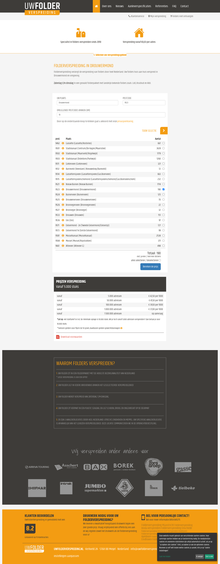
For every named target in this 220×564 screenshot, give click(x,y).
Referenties (161, 6)
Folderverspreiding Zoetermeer (154, 534)
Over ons (106, 6)
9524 (58, 194)
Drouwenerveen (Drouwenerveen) (81, 199)
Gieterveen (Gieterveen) (76, 163)
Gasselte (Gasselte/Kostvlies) (79, 143)
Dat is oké (209, 556)
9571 (57, 225)
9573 (58, 230)
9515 (57, 179)
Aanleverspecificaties (139, 6)
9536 (58, 220)
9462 (58, 143)
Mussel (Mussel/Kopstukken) (79, 240)
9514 (57, 174)
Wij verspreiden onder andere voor (110, 451)
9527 (58, 210)
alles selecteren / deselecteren (144, 260)
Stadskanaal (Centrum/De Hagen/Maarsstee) (86, 148)
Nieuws (120, 6)
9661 (57, 246)
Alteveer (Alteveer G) (75, 246)
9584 (58, 240)
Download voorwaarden (71, 337)
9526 (58, 205)
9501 (58, 148)
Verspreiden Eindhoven (177, 531)
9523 (58, 189)
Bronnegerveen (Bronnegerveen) (81, 205)
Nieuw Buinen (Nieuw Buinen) (79, 184)
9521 (57, 184)
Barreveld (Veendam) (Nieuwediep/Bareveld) (86, 169)
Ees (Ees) (70, 220)
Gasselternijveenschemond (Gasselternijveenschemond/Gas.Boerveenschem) (100, 179)
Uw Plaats (61, 98)
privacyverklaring (125, 121)
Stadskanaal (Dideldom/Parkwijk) (81, 158)
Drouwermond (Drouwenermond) (81, 189)
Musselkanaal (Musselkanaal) (79, 235)
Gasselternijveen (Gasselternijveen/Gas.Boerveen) (88, 174)
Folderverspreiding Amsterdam (154, 531)
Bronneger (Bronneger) (76, 210)
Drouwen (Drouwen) (75, 215)
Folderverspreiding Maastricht (157, 525)
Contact (184, 6)
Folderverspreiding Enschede (176, 528)
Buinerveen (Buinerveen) (77, 194)
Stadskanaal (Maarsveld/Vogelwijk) (82, 153)
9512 (57, 169)
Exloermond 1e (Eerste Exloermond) (82, 230)
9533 (58, 215)
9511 (57, 163)
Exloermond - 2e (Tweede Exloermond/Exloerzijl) (87, 225)
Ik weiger (199, 556)
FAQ (174, 6)
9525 (58, 199)
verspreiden (154, 528)
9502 (58, 153)
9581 (58, 235)
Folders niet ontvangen (182, 16)
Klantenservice (137, 16)
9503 (58, 158)
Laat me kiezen (164, 556)
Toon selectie (149, 130)
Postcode (127, 98)
